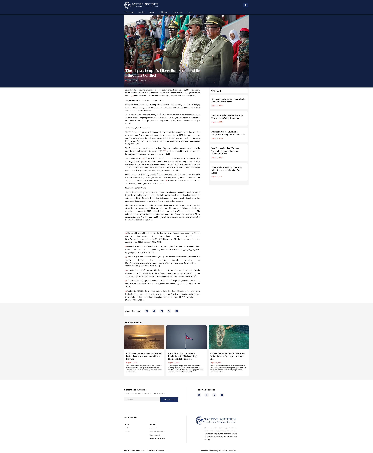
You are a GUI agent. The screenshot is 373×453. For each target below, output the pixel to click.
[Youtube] (222, 395)
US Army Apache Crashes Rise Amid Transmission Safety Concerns (227, 116)
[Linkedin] (199, 395)
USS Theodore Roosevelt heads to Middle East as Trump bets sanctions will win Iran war (144, 356)
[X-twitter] (214, 395)
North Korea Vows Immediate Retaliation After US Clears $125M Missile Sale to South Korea (183, 356)
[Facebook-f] (206, 395)
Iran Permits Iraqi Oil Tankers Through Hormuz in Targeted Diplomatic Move (225, 151)
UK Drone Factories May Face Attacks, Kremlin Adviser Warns (228, 100)
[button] (146, 311)
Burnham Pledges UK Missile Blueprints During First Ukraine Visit (228, 133)
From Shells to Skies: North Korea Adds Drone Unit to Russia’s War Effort (226, 170)
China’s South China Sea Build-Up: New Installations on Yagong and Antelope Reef (228, 356)
